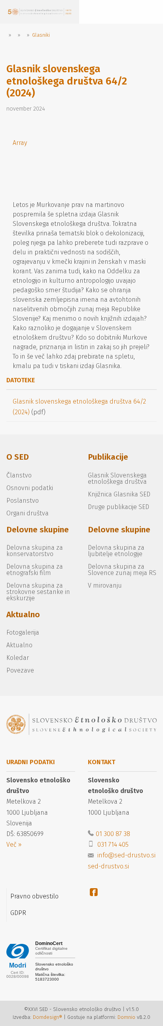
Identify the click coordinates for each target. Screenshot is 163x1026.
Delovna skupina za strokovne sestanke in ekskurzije (38, 592)
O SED (17, 457)
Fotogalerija (22, 632)
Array (20, 143)
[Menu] (99, 12)
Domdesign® (47, 1017)
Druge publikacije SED (118, 507)
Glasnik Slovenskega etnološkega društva (117, 478)
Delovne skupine (37, 530)
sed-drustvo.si (108, 866)
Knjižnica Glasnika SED (119, 494)
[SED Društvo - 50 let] (39, 12)
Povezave (20, 670)
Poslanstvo (22, 500)
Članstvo (19, 475)
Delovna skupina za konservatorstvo (34, 551)
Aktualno (23, 615)
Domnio (126, 1017)
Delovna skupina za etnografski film (34, 570)
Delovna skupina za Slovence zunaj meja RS (122, 570)
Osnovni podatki (29, 488)
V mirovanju (105, 585)
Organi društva (27, 513)
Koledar (17, 657)
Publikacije (108, 457)
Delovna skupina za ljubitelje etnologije (116, 551)
